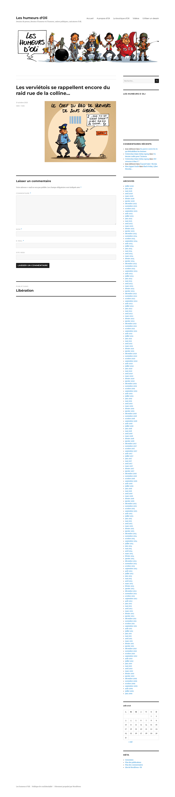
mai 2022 (128, 311)
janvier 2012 (129, 616)
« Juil (130, 742)
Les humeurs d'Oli (31, 18)
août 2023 (128, 274)
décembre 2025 (131, 204)
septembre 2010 (131, 656)
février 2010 (129, 674)
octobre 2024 (130, 239)
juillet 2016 (129, 486)
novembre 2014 (131, 536)
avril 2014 (128, 551)
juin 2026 (128, 189)
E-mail (20, 241)
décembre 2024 (131, 234)
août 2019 (128, 394)
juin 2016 (128, 489)
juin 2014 (128, 546)
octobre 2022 (130, 299)
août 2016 (128, 484)
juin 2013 (128, 576)
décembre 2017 (131, 444)
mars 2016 (129, 496)
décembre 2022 (131, 294)
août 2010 (128, 659)
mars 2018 (129, 436)
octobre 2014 (130, 539)
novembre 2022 (131, 296)
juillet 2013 (129, 574)
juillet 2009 (129, 691)
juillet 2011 (129, 631)
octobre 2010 (130, 654)
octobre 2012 (130, 596)
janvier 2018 (129, 441)
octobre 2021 (130, 329)
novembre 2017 (131, 446)
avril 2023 (128, 284)
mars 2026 (129, 196)
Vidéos (136, 18)
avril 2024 (129, 254)
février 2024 (129, 259)
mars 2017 (129, 466)
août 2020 (129, 364)
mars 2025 (129, 226)
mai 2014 (128, 549)
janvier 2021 (129, 351)
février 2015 (129, 529)
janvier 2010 (129, 676)
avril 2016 (128, 494)
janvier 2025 (130, 231)
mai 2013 (128, 579)
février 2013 (129, 586)
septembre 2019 (131, 391)
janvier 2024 (130, 261)
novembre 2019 (131, 386)
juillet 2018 (129, 426)
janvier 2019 (129, 411)
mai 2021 (128, 341)
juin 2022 (128, 309)
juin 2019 (128, 399)
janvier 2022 (130, 321)
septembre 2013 (131, 569)
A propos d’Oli (103, 18)
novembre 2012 (131, 594)
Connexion (129, 760)
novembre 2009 (131, 681)
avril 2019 (128, 404)
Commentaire (23, 193)
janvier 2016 (129, 501)
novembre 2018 (131, 416)
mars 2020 (129, 376)
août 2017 (128, 454)
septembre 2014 (131, 541)
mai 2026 (128, 191)
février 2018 (129, 439)
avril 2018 (128, 434)
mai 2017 (128, 461)
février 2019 (129, 409)
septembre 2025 (131, 211)
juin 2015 (128, 519)
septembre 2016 (131, 481)
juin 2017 (128, 459)
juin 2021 (128, 339)
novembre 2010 (131, 651)
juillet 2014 (129, 544)
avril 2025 (129, 224)
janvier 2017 (129, 471)
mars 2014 (129, 554)
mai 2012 (128, 606)
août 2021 (128, 334)
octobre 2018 (130, 419)
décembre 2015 (131, 504)
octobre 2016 (130, 479)
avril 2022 (129, 314)
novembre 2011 (131, 621)
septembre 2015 (131, 511)
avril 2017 (128, 464)
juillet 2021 (129, 336)
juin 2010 (128, 664)
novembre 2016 (131, 476)
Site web (20, 252)
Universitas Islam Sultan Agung (137, 154)
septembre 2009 (131, 686)
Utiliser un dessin (150, 18)
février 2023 (129, 289)
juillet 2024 (129, 246)
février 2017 (129, 469)
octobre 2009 (130, 684)
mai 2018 (128, 431)
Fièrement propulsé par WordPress (68, 787)
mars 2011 (129, 641)
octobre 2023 (130, 269)
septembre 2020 (131, 361)
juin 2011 (128, 634)
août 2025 (129, 214)
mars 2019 (129, 406)
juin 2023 (128, 279)
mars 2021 (129, 346)
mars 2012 (129, 611)
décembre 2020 (131, 354)
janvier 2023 (129, 291)
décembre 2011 (130, 619)
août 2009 (129, 689)
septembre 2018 (131, 421)
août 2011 (128, 629)
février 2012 (129, 614)
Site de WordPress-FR (133, 767)
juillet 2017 (129, 456)
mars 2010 (129, 671)
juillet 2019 (129, 396)
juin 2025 (128, 219)
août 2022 (129, 304)
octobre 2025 (130, 209)
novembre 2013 (131, 564)
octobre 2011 (130, 624)
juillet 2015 (129, 516)
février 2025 (129, 229)
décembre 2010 (131, 649)
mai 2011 (128, 636)
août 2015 (128, 514)
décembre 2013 (130, 561)
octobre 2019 (130, 389)
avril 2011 (128, 639)
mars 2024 (129, 256)
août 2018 (128, 424)
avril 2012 (128, 609)
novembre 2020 (131, 356)
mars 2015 (129, 526)
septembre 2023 (131, 271)
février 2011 (129, 644)
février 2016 (129, 499)
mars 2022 (129, 316)
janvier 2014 (129, 559)
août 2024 (129, 244)
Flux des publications (133, 762)
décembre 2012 (131, 591)
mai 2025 (128, 221)
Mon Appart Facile (132, 166)
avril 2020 (129, 374)
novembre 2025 (131, 206)
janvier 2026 (130, 201)
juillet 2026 (129, 186)
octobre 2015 (130, 509)
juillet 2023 (129, 276)
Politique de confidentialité (42, 787)
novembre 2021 (131, 326)
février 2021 (129, 349)
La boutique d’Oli (121, 18)
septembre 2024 (131, 241)
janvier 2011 (129, 646)
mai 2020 (128, 371)
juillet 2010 (129, 661)
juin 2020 (128, 369)
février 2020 (129, 379)
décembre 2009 (131, 679)
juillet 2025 (129, 216)
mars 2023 (129, 286)
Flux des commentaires (134, 765)
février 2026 (129, 199)
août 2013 (128, 571)
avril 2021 (128, 344)
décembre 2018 (131, 414)
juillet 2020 (129, 366)
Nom (19, 229)
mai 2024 (128, 251)
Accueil (90, 18)
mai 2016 (128, 491)
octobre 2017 (130, 449)
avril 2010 (128, 669)
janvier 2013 (129, 589)
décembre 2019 (131, 384)
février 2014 (129, 556)
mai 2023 (128, 281)
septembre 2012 (131, 599)
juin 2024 (128, 249)
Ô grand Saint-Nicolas (148, 164)
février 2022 (129, 319)
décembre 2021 (131, 324)
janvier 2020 (130, 381)
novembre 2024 (131, 236)
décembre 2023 (131, 264)
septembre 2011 (131, 626)
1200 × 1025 (20, 106)
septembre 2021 (131, 331)
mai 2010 (128, 666)
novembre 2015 (131, 506)
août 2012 (128, 601)
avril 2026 (129, 194)
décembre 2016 (131, 474)
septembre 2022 (131, 301)
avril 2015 (128, 524)
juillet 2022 (129, 306)
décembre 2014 (131, 534)
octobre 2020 (130, 359)
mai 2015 (128, 521)
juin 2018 (128, 429)
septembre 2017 (131, 451)
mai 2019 (128, 401)
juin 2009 (128, 694)
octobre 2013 (130, 566)
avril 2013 (128, 581)
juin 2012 (128, 604)
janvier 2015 (129, 531)
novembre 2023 (131, 266)
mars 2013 (129, 584)
